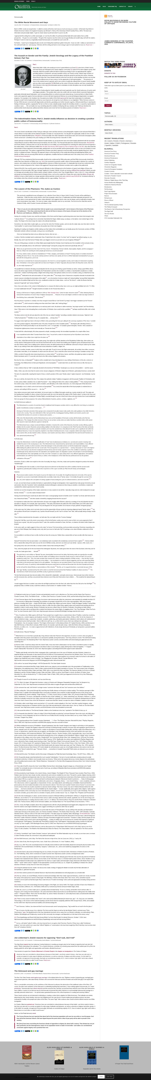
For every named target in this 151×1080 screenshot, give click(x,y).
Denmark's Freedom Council (112, 176)
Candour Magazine (109, 162)
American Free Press (110, 151)
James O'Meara (52, 191)
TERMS (27, 1)
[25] (15, 809)
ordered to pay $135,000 (73, 176)
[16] (15, 713)
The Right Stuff (108, 211)
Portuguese (125, 143)
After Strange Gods (53, 292)
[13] (15, 690)
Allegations (38, 135)
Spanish (108, 145)
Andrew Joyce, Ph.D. (57, 60)
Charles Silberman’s (37, 951)
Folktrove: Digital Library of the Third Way (116, 180)
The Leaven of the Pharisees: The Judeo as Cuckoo (37, 189)
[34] (15, 872)
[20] (15, 757)
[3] (52, 83)
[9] (15, 666)
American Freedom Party (111, 153)
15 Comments (27, 973)
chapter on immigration (64, 951)
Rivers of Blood (108, 200)
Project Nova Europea (110, 193)
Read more (89, 45)
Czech (109, 141)
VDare (106, 216)
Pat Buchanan (108, 189)
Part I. (34, 64)
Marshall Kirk (90, 142)
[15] (15, 710)
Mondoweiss (108, 187)
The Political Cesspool (110, 207)
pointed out (30, 1004)
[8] (15, 663)
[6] (15, 644)
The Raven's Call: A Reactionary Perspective (117, 209)
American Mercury (109, 156)
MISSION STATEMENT (19, 1)
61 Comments (28, 60)
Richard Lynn (108, 198)
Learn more (110, 1076)
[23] (15, 795)
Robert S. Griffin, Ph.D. (55, 25)
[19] (15, 754)
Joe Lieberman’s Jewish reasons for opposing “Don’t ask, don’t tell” (44, 938)
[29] (15, 841)
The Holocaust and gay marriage (28, 971)
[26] (15, 826)
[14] (15, 703)
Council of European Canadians (113, 169)
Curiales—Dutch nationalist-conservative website (118, 173)
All (105, 141)
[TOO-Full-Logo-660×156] (30, 6)
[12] (15, 687)
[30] (15, 844)
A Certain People (49, 951)
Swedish (115, 145)
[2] (71, 69)
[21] (15, 766)
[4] (48, 85)
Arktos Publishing (109, 160)
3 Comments (25, 191)
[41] (15, 917)
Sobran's (106, 202)
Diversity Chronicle (109, 178)
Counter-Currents (109, 171)
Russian (133, 143)
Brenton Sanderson (55, 123)
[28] (15, 838)
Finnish (115, 141)
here (43, 161)
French (122, 141)
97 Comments (25, 25)
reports (26, 944)
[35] (15, 875)
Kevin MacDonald (56, 940)
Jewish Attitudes (46, 940)
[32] (15, 856)
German (129, 141)
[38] (15, 898)
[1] (77, 67)
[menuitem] (19, 1)
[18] (15, 725)
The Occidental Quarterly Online (113, 204)
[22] (15, 773)
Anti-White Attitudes (37, 973)
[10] (15, 679)
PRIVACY (33, 1)
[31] (15, 851)
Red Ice (106, 196)
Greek (106, 143)
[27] (15, 833)
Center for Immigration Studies (113, 164)
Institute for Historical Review (112, 184)
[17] (15, 720)
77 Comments (25, 123)
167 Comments (28, 940)
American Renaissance (111, 158)
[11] (15, 682)
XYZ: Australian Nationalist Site (113, 218)
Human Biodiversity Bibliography (113, 182)
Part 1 (16, 127)
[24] (15, 804)
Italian (112, 143)
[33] (15, 867)
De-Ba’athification (85, 813)
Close (101, 1076)
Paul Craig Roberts (109, 191)
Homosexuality (43, 25)
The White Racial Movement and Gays (31, 22)
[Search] (135, 6)
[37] (15, 889)
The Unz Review (109, 213)
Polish (118, 143)
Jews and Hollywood (43, 123)
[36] (15, 884)
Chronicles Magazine (110, 167)
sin (17, 265)
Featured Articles (35, 25)
